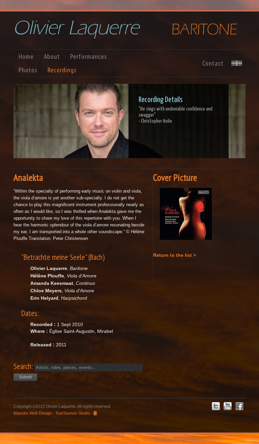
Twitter (216, 406)
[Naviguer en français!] (236, 64)
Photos (28, 70)
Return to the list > (174, 255)
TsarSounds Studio (72, 413)
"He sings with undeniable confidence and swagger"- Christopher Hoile (175, 115)
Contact (213, 63)
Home (26, 56)
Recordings (62, 70)
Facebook (239, 406)
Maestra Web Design (32, 413)
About (52, 56)
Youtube (228, 406)
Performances (88, 56)
